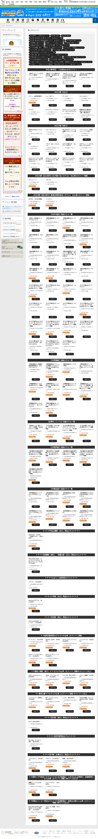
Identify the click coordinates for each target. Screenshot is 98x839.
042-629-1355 (33, 815)
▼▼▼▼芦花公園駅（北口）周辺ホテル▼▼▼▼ (57, 45)
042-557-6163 (33, 682)
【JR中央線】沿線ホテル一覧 (74, 40)
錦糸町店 (44, 2)
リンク (82, 833)
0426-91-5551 (67, 330)
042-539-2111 (50, 374)
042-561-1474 (50, 434)
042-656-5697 (50, 309)
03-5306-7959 (34, 225)
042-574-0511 (67, 458)
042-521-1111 (67, 151)
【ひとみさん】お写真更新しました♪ (12, 230)
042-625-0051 (67, 350)
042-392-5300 (50, 705)
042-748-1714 (84, 518)
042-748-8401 (67, 500)
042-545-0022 (50, 203)
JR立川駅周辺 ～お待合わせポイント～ (39, 35)
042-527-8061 (84, 100)
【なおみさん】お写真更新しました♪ (12, 237)
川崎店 (26, 2)
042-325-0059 (84, 276)
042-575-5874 (50, 460)
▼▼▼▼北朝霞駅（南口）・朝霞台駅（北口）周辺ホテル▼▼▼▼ (46, 47)
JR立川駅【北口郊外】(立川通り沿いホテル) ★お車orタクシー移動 (46, 38)
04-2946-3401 (33, 660)
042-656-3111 (84, 330)
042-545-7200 (33, 412)
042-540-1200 (67, 165)
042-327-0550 (50, 276)
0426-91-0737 (33, 389)
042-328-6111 (67, 262)
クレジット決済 (56, 833)
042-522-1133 (67, 117)
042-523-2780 (50, 114)
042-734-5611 (33, 434)
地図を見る (36, 86)
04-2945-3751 (84, 645)
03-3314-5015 (84, 225)
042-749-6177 (67, 518)
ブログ (49, 833)
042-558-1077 (67, 392)
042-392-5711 (84, 706)
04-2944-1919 (50, 645)
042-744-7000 (50, 516)
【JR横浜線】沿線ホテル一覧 (37, 45)
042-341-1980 (33, 606)
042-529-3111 (33, 167)
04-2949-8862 (67, 436)
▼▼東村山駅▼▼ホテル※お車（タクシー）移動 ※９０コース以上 (46, 57)
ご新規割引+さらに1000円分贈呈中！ (11, 212)
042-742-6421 (33, 501)
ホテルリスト (63, 833)
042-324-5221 (84, 258)
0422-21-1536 (33, 258)
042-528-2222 (33, 114)
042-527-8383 (33, 100)
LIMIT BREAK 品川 (91, 2)
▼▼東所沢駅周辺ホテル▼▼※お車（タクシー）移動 (42, 52)
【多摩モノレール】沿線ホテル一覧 (54, 42)
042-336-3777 (33, 746)
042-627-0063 (67, 310)
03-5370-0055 (50, 225)
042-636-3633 (33, 790)
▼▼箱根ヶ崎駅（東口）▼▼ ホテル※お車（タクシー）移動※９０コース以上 (48, 54)
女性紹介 (58, 831)
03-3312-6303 (33, 242)
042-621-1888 (84, 291)
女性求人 (45, 833)
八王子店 (35, 2)
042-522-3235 (33, 148)
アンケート (80, 831)
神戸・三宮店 (50, 2)
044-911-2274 (67, 764)
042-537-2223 (50, 184)
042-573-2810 (33, 458)
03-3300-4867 (33, 543)
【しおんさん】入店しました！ (12, 223)
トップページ (45, 831)
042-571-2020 (33, 478)
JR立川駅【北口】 (55, 35)
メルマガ (70, 833)
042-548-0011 (50, 167)
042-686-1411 (50, 291)
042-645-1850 (33, 310)
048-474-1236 (33, 569)
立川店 (17, 2)
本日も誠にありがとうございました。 (12, 35)
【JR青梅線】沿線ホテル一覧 (37, 42)
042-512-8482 (50, 151)
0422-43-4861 (67, 243)
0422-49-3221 (84, 242)
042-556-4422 (67, 681)
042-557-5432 (84, 682)
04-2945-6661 (50, 660)
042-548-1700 (84, 167)
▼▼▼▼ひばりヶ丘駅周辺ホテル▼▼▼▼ (74, 47)
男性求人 (87, 833)
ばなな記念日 (11, 4)
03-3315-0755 (50, 242)
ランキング (92, 831)
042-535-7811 (33, 184)
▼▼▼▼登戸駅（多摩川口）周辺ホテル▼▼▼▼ (61, 59)
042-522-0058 (67, 137)
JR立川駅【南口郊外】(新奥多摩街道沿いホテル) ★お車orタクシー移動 (47, 40)
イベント (74, 831)
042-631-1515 (33, 350)
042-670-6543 (50, 790)
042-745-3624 (84, 501)
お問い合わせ (76, 833)
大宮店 (12, 2)
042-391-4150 (67, 703)
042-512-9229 (33, 137)
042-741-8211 (50, 501)
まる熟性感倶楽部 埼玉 (73, 2)
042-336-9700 (33, 727)
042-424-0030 (33, 587)
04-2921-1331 (33, 627)
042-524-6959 (50, 100)
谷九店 (56, 2)
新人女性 (69, 831)
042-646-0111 (50, 351)
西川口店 (8, 2)
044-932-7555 (33, 766)
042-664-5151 (50, 814)
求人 (3, 4)
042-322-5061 (67, 274)
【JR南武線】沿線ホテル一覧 (72, 42)
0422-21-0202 (50, 258)
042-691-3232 (84, 312)
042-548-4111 (84, 151)
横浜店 (40, 2)
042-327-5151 (33, 276)
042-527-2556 (50, 134)
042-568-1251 (50, 682)
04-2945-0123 (67, 645)
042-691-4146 (50, 332)
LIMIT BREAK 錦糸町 (83, 2)
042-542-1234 (84, 394)
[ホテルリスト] (12, 252)
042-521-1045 (84, 117)
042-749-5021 (33, 520)
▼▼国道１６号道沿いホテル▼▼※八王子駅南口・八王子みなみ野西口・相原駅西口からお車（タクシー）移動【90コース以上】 (61, 61)
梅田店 (60, 2)
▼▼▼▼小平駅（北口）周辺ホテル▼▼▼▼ (40, 50)
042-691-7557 (33, 332)
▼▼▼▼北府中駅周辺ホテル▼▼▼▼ (39, 59)
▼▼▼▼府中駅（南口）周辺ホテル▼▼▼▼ (74, 57)
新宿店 (30, 2)
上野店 (3, 2)
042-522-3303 (84, 135)
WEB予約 (86, 831)
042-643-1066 (67, 291)
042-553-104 (33, 371)
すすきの (66, 2)
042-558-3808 (50, 392)
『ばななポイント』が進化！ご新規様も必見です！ (12, 207)
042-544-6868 (33, 203)
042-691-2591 (33, 294)
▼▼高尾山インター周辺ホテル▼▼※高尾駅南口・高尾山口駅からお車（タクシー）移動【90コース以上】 (55, 64)
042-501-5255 (84, 460)
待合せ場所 (92, 833)
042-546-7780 (50, 410)
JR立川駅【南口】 (66, 35)
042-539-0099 (84, 373)
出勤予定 (64, 831)
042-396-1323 (33, 705)
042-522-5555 (67, 100)
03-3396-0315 (67, 225)
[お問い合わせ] (12, 256)
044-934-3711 (50, 764)
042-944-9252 (33, 644)
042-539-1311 (67, 370)
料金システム (52, 831)
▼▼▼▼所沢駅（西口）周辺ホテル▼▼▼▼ (63, 50)
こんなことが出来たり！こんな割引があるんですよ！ (12, 54)
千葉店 (21, 2)
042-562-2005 (84, 433)
